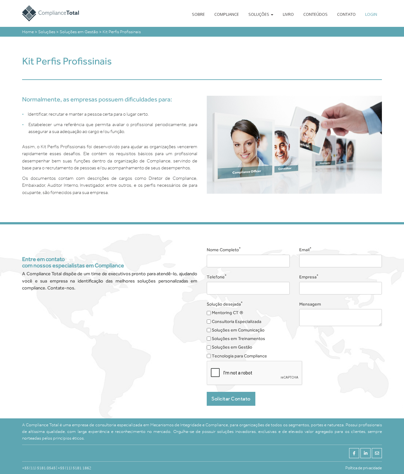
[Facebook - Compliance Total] (354, 453)
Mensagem (310, 304)
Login (371, 14)
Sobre (198, 14)
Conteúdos (315, 14)
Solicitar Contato (231, 399)
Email (305, 249)
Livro (288, 14)
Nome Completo (224, 249)
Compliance (226, 14)
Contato (346, 14)
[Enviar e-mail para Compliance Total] (377, 453)
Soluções (259, 14)
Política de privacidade (363, 467)
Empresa (308, 276)
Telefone (217, 276)
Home (28, 31)
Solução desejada (225, 304)
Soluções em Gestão (79, 31)
